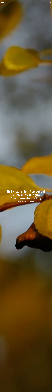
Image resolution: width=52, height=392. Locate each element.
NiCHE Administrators (31, 201)
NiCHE (4, 3)
